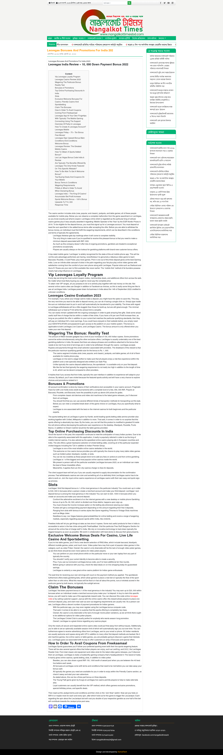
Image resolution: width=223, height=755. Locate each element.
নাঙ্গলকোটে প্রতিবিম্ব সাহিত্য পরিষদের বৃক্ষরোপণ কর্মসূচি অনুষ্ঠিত (83, 44)
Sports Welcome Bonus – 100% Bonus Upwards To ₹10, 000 (71, 200)
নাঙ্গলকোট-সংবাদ (94, 38)
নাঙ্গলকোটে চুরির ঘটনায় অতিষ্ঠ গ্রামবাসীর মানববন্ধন (160, 166)
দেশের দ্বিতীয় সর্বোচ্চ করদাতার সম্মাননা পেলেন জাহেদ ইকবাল (160, 78)
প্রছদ (50, 38)
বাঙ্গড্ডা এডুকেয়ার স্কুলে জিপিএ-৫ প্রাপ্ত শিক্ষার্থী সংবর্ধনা (161, 186)
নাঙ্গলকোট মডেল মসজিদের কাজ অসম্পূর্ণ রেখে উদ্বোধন (161, 108)
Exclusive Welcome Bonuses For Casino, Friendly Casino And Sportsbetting (68, 102)
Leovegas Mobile (62, 129)
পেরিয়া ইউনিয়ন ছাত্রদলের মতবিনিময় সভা (159, 236)
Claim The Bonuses (63, 107)
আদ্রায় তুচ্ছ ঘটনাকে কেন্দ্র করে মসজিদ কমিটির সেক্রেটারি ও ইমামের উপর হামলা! (160, 100)
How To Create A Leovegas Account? (70, 126)
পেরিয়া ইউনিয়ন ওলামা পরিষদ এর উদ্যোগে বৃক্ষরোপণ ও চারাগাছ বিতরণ (162, 208)
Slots (57, 96)
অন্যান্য (161, 38)
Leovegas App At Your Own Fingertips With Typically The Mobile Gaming (70, 117)
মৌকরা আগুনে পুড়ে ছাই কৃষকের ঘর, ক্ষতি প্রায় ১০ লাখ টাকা (161, 200)
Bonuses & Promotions (64, 87)
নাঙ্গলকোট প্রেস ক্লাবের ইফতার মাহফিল (160, 121)
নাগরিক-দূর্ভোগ (110, 38)
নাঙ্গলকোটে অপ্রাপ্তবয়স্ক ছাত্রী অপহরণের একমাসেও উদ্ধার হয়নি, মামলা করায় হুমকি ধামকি (161, 218)
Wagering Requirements (65, 185)
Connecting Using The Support (67, 121)
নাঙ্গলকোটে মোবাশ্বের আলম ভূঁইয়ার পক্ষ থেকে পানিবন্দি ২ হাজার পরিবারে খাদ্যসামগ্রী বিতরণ (162, 65)
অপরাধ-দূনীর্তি (124, 38)
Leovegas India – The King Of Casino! (70, 193)
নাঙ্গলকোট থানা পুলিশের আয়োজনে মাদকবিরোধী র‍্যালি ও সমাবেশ (162, 159)
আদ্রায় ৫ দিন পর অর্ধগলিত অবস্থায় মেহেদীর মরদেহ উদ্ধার (135, 44)
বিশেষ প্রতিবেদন (138, 38)
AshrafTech (122, 751)
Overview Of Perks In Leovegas (68, 124)
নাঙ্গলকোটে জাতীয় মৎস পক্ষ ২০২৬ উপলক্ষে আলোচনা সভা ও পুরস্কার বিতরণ (162, 151)
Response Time (61, 204)
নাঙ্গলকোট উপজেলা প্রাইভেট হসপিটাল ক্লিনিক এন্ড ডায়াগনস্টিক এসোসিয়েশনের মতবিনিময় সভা (162, 227)
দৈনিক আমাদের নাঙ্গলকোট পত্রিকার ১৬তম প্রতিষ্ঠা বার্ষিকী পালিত (162, 57)
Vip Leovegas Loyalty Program (67, 76)
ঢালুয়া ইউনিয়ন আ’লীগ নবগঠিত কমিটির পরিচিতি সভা (161, 84)
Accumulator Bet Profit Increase (68, 196)
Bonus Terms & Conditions (66, 182)
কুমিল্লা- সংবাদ (78, 38)
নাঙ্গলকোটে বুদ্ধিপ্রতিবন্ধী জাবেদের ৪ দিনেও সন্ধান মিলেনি (161, 115)
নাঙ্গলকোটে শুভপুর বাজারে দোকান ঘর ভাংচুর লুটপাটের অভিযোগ (161, 91)
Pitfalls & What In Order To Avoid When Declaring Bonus (68, 189)
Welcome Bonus (62, 143)
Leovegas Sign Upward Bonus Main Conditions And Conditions (70, 139)
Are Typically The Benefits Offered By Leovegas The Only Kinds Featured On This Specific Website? (70, 166)
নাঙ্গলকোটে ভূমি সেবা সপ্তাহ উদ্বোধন (162, 72)
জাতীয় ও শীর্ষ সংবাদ (62, 38)
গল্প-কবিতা (152, 38)
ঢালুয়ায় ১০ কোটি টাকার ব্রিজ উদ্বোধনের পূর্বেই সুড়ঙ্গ (160, 193)
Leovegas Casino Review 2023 (68, 79)
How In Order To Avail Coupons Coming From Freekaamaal (68, 111)
